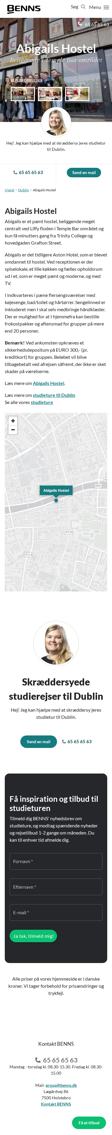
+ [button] (13, 421)
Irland (9, 190)
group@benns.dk (61, 1085)
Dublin (23, 190)
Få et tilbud (89, 1122)
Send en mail (84, 172)
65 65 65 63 (96, 24)
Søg (75, 6)
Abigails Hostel (48, 383)
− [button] (13, 429)
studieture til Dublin (54, 395)
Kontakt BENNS (56, 1103)
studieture (42, 402)
